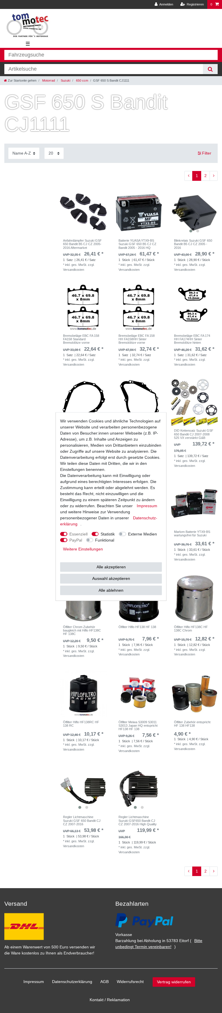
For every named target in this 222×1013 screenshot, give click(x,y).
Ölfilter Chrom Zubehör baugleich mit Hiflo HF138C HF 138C (82, 630)
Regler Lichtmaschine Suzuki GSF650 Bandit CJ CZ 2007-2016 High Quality (138, 820)
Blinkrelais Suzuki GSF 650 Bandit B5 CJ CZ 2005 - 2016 (193, 244)
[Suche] (210, 69)
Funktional (104, 539)
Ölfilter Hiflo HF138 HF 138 (137, 627)
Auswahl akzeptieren (111, 578)
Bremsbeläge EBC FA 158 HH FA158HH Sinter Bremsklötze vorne (137, 339)
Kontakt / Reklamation (110, 999)
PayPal (75, 539)
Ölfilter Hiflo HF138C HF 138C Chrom (191, 628)
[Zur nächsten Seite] (214, 176)
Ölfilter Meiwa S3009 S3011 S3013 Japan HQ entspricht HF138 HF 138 (138, 725)
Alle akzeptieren (111, 566)
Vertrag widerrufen (174, 982)
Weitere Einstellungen (83, 548)
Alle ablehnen (111, 590)
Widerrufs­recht (130, 981)
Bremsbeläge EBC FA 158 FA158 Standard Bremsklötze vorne (81, 339)
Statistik (108, 533)
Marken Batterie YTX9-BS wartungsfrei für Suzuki (192, 533)
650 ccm (81, 80)
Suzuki (65, 80)
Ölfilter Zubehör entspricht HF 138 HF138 (192, 723)
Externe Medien (142, 533)
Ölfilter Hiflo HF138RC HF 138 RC (81, 723)
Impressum (33, 981)
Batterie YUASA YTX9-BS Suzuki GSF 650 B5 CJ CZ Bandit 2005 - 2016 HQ (137, 244)
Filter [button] (206, 153)
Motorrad (48, 80)
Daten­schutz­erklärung (72, 981)
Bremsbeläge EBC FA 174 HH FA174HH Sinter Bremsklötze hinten (192, 339)
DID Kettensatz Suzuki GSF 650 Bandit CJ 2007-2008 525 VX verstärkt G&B (193, 434)
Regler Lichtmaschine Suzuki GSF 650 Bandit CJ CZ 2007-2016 (82, 820)
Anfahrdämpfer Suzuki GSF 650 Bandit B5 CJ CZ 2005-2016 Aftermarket (82, 244)
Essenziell (78, 533)
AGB (104, 981)
